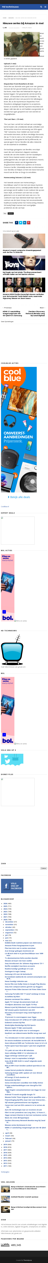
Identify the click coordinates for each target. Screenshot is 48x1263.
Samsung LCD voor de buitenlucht (18, 974)
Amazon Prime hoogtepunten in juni (19, 945)
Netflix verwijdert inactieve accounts (20, 966)
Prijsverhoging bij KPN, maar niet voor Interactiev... (25, 1100)
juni (7, 938)
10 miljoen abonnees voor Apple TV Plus (21, 1004)
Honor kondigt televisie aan (16, 981)
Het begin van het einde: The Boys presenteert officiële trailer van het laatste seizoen (22, 273)
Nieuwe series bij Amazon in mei (18, 1125)
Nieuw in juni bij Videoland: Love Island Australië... (25, 1007)
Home (4, 18)
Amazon (11, 18)
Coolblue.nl (5, 506)
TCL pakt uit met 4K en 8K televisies (19, 1050)
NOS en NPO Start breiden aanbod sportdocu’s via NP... (25, 1067)
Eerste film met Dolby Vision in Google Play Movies (25, 984)
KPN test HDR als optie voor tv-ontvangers (22, 1030)
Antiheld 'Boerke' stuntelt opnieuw (24, 1197)
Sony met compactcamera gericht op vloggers (24, 987)
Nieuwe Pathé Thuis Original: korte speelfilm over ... (26, 1097)
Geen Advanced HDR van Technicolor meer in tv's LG (26, 1043)
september (10, 930)
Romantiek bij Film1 (13, 1080)
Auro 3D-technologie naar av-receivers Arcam (23, 1110)
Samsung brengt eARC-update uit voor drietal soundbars (23, 1074)
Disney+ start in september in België (19, 1058)
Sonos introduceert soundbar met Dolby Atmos (24, 1083)
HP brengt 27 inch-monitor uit (17, 1077)
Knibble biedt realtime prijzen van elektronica (23, 943)
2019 (5, 1144)
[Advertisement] (24, 834)
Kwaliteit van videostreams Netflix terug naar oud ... (25, 1034)
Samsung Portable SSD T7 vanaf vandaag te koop (25, 994)
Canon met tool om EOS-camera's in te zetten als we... (25, 1106)
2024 (5, 909)
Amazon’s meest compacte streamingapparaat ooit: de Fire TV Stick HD (22, 251)
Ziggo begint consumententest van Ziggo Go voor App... (25, 1091)
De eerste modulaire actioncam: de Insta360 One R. (25, 1040)
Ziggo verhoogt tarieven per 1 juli (18, 1056)
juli (6, 935)
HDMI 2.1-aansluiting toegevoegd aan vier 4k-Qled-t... (25, 1129)
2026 (5, 903)
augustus (9, 933)
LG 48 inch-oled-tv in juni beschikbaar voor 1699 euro (24, 954)
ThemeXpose (27, 1260)
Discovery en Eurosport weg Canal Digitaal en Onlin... (23, 1014)
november (9, 924)
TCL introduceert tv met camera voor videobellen (25, 1038)
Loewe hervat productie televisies (18, 1070)
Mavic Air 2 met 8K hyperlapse (17, 1118)
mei (7, 940)
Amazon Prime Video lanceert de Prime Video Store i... (25, 990)
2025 (5, 906)
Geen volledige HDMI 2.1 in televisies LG (21, 1053)
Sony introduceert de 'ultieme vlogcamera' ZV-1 (24, 963)
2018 (5, 1147)
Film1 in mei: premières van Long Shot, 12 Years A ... (25, 1112)
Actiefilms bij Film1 (12, 997)
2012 (5, 1163)
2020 (5, 919)
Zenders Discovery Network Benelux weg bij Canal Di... (25, 1121)
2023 (5, 912)
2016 (5, 1152)
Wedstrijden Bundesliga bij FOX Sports (20, 1025)
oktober (8, 927)
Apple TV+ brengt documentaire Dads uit (21, 1002)
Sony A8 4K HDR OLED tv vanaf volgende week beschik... (23, 1062)
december (9, 922)
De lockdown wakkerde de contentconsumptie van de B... (25, 978)
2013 (5, 1160)
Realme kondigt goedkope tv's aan (19, 969)
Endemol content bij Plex (15, 1022)
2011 (5, 1166)
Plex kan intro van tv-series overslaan (20, 948)
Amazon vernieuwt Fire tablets (17, 999)
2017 (5, 1150)
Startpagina (5, 1172)
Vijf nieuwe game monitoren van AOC (20, 1010)
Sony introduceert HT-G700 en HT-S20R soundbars (25, 1020)
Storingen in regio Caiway (15, 971)
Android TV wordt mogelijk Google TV (20, 1094)
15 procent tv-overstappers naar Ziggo (20, 1017)
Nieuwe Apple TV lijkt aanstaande (18, 1028)
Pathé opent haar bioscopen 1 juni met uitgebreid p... (25, 1047)
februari (8, 1138)
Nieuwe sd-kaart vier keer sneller (18, 961)
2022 (5, 914)
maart (8, 1136)
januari (8, 1141)
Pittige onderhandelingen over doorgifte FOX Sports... (23, 1086)
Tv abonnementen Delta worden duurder (21, 958)
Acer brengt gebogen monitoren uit (19, 951)
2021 (5, 917)
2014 (5, 1158)
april (7, 1133)
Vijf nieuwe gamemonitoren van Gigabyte (22, 1102)
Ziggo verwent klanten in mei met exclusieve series (26, 1115)
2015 (5, 1155)
